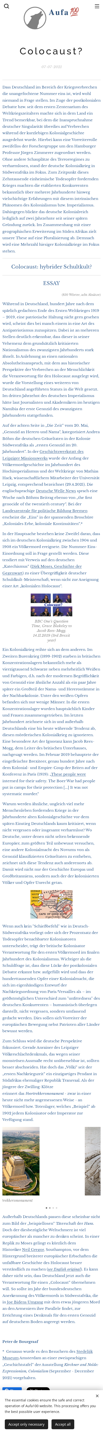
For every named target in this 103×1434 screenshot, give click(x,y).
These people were (68, 774)
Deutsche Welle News (56, 491)
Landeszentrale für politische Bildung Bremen (44, 510)
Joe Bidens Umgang (25, 1302)
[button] (6, 6)
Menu (97, 6)
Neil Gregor (33, 1249)
